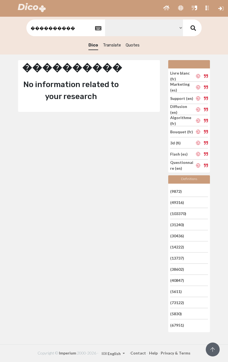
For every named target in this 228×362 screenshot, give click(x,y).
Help (153, 353)
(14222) (177, 247)
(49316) (177, 202)
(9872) (176, 191)
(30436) (177, 235)
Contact (138, 353)
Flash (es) (179, 154)
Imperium (67, 353)
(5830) (176, 313)
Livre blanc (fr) (180, 76)
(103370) (178, 213)
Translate (112, 45)
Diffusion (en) (178, 109)
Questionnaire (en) (181, 165)
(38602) (177, 269)
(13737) (177, 258)
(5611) (176, 291)
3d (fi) (175, 143)
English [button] (114, 353)
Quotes (133, 45)
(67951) (177, 324)
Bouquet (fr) (181, 131)
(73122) (177, 302)
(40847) (177, 280)
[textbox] (65, 28)
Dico (93, 45)
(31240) (177, 224)
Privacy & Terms (175, 353)
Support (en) (181, 98)
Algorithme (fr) (180, 120)
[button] (166, 8)
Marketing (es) (180, 87)
